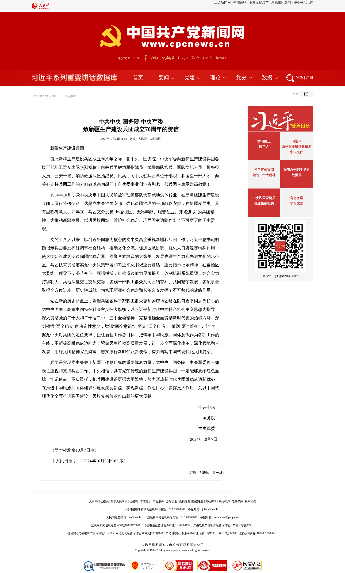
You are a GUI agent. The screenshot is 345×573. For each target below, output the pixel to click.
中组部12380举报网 (248, 6)
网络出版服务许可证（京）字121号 (195, 533)
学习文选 (296, 203)
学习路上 (264, 141)
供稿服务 (184, 501)
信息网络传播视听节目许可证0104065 (90, 533)
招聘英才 (145, 501)
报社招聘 (132, 501)
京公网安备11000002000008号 (259, 533)
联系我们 (250, 501)
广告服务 (158, 501)
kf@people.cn (136, 517)
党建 (189, 77)
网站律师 (224, 501)
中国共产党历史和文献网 (214, 6)
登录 (299, 77)
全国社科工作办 (276, 6)
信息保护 (237, 501)
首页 (138, 77)
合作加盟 (171, 501)
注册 (309, 77)
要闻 (164, 77)
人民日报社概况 (99, 501)
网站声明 (211, 501)
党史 (241, 77)
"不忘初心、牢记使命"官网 (131, 6)
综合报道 (70, 96)
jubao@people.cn (211, 509)
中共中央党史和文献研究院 (173, 6)
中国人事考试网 (301, 6)
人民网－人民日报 (149, 138)
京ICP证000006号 (229, 533)
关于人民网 (118, 501)
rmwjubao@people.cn (226, 517)
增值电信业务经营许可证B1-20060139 (167, 525)
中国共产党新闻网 (45, 96)
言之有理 (296, 198)
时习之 (264, 146)
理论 (215, 77)
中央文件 (296, 152)
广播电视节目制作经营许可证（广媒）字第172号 (223, 525)
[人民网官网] (40, 8)
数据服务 (197, 501)
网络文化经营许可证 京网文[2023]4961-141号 (143, 533)
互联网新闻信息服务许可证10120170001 (115, 525)
